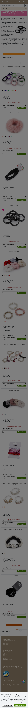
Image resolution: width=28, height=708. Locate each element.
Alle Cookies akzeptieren (20, 705)
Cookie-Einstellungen (7, 705)
